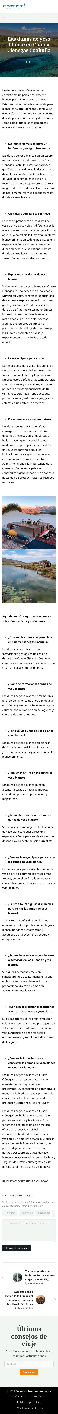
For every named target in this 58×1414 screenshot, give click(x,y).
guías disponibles (41, 904)
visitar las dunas (22, 1011)
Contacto (20, 1396)
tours (23, 904)
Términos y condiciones (30, 1408)
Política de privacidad (29, 1402)
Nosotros (36, 1396)
